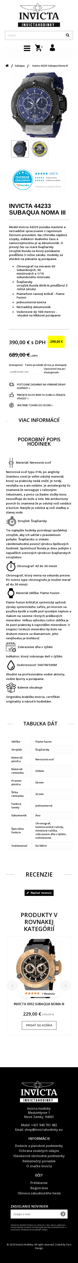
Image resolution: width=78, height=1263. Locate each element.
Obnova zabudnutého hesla (39, 1193)
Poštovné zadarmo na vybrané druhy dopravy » (41, 386)
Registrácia (39, 1188)
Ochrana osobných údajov (39, 1151)
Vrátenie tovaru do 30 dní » (35, 405)
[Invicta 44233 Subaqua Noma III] (20, 149)
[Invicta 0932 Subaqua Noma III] (39, 970)
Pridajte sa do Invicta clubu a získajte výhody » (41, 396)
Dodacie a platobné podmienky (39, 1146)
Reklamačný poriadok (39, 1161)
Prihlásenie (39, 1183)
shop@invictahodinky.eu (44, 1129)
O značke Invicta (39, 1166)
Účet (39, 1175)
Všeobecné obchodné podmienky (39, 1156)
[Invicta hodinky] (39, 15)
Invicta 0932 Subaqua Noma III (39, 1004)
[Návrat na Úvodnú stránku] (7, 65)
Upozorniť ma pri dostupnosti (54, 370)
